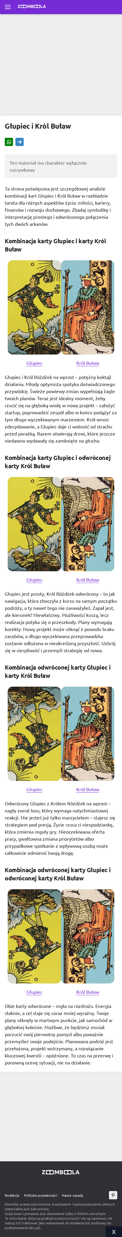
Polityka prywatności (40, 1195)
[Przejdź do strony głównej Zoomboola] (32, 7)
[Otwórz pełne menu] (8, 7)
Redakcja (12, 1195)
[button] (9, 142)
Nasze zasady (72, 1195)
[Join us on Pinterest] (113, 1195)
